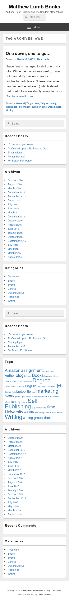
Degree (44, 103)
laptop (21, 391)
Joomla (8, 391)
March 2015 (14, 253)
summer (36, 106)
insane (9, 106)
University (14, 411)
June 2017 (13, 208)
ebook (21, 386)
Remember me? (16, 156)
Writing (9, 110)
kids (14, 391)
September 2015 (17, 241)
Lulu (33, 391)
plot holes (26, 396)
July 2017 (13, 204)
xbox (47, 417)
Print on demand (39, 396)
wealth (29, 412)
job (15, 106)
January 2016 (15, 232)
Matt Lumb (43, 59)
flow (48, 386)
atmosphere (48, 371)
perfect (18, 396)
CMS (7, 381)
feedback (41, 386)
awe (37, 103)
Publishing (13, 296)
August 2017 (15, 200)
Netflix (9, 395)
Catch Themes (44, 594)
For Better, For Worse (20, 160)
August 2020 (15, 184)
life (20, 106)
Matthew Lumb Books (34, 6)
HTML (53, 386)
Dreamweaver (11, 386)
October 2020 (15, 180)
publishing (12, 401)
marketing (47, 390)
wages (51, 106)
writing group (33, 417)
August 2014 (15, 257)
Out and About (16, 292)
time (44, 106)
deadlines (27, 381)
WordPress (51, 412)
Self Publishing (21, 403)
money (26, 106)
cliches (56, 376)
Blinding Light (15, 152)
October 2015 (15, 237)
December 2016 (16, 216)
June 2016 (13, 228)
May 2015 (13, 249)
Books (11, 280)
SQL (34, 407)
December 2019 (16, 192)
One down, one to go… (28, 53)
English (30, 386)
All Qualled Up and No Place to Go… (28, 148)
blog (20, 375)
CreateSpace (16, 381)
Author (10, 375)
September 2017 (17, 196)
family (53, 103)
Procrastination (54, 396)
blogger (27, 376)
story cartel (41, 407)
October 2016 (15, 220)
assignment (32, 370)
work (59, 106)
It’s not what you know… (21, 144)
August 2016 (15, 224)
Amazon (12, 370)
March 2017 (14, 212)
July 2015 (13, 245)
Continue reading (19, 96)
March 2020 (14, 188)
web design (40, 412)
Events (12, 284)
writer (59, 412)
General (20, 103)
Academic (13, 276)
